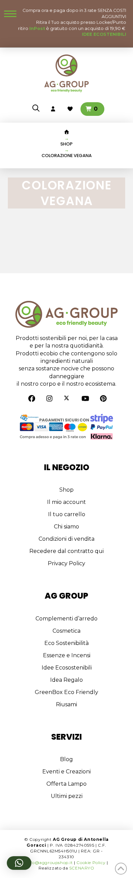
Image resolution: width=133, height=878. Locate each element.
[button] (10, 13)
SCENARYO (81, 868)
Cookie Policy (90, 862)
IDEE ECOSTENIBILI (104, 34)
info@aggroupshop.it (49, 862)
